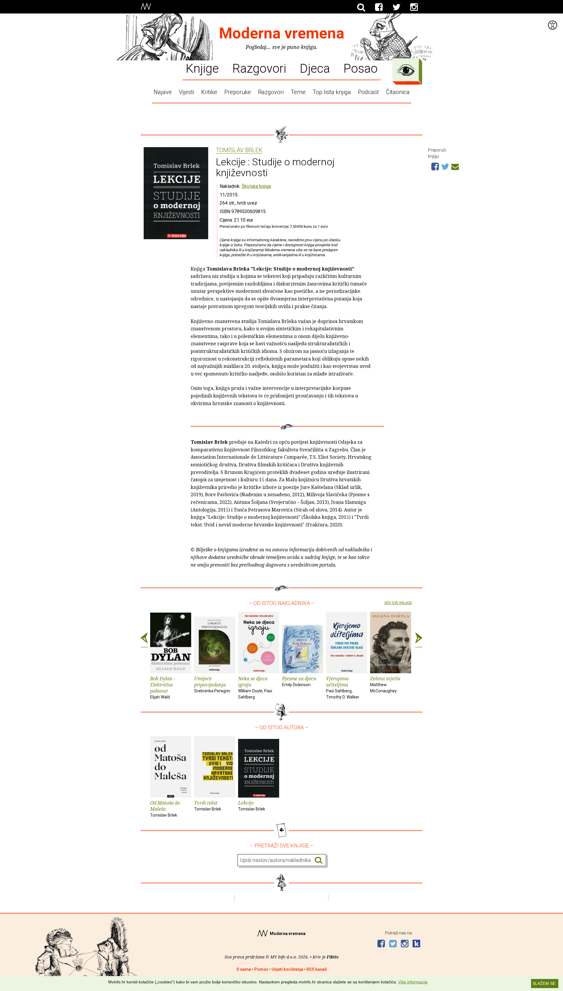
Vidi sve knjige (398, 603)
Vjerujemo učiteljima (342, 687)
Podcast (368, 92)
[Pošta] (455, 166)
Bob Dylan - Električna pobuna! (162, 687)
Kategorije (405, 70)
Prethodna (144, 640)
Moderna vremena (281, 33)
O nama (243, 969)
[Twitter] (396, 7)
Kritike (209, 92)
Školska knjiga (256, 186)
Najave (163, 92)
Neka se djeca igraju (255, 687)
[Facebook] (379, 7)
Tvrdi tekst (207, 805)
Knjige (202, 68)
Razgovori (259, 68)
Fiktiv (333, 957)
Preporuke (237, 92)
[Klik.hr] (416, 944)
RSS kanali (316, 969)
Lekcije (251, 805)
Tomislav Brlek (239, 150)
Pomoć (261, 969)
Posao (360, 68)
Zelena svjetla (385, 684)
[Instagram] (414, 7)
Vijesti (186, 92)
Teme (298, 92)
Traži (318, 860)
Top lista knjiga (332, 92)
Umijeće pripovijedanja (212, 684)
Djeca (315, 68)
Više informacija (413, 982)
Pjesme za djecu (299, 681)
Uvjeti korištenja (287, 969)
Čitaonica (398, 92)
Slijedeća (418, 640)
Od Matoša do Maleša (165, 808)
